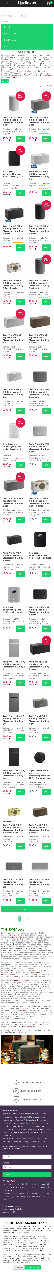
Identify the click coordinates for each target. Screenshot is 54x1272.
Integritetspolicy (24, 1262)
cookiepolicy (26, 1232)
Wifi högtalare (20, 16)
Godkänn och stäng (33, 1267)
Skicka (7, 1175)
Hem (3, 16)
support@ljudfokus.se (16, 1209)
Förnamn (6, 1163)
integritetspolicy (26, 1256)
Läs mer (5, 81)
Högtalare (10, 16)
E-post (5, 1153)
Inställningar (18, 1267)
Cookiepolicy (10, 1262)
